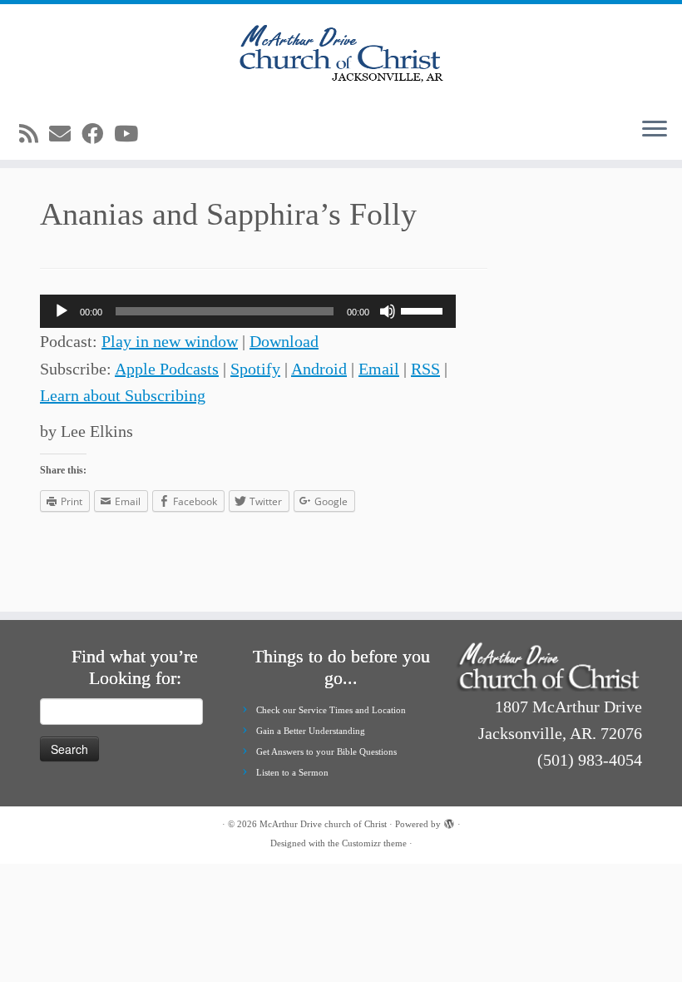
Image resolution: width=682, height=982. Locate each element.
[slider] (424, 310)
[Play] (61, 311)
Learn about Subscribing (122, 395)
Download (284, 341)
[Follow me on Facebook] (98, 134)
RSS (425, 369)
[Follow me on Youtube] (131, 134)
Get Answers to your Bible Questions (326, 751)
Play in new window (169, 341)
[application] (248, 311)
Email (378, 369)
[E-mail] (65, 134)
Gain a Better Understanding (310, 731)
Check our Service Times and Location (331, 710)
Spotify (255, 369)
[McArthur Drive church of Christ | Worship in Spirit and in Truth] (341, 54)
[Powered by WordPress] (449, 821)
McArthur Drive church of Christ (323, 824)
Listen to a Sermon (292, 772)
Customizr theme (374, 843)
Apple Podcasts (167, 369)
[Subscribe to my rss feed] (34, 134)
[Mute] (387, 311)
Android (319, 369)
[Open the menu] (654, 129)
